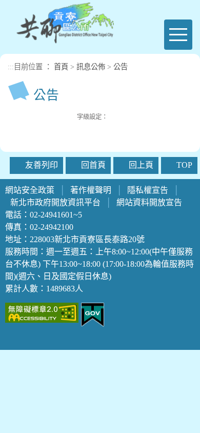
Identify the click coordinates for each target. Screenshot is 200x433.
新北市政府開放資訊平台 (55, 202)
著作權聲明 (90, 190)
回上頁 (141, 165)
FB (38, 116)
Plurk (49, 116)
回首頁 (93, 165)
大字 (137, 117)
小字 (114, 117)
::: (11, 67)
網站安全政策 (29, 190)
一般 (126, 117)
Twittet (59, 116)
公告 (120, 67)
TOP (184, 165)
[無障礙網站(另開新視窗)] (41, 311)
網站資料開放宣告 (149, 202)
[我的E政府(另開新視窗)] (92, 313)
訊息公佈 (90, 67)
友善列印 (70, 116)
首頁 (61, 67)
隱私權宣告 (147, 190)
